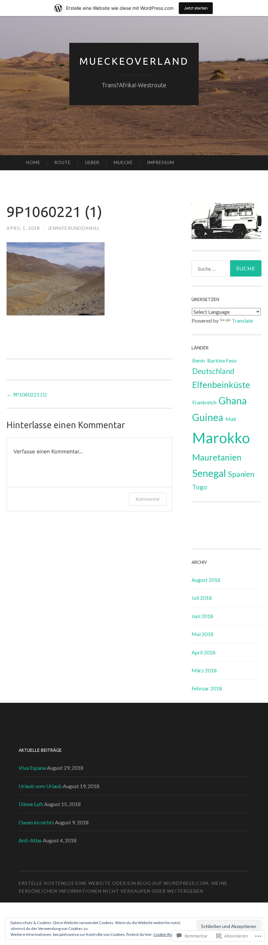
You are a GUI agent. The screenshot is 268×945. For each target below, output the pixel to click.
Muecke (123, 162)
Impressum (160, 162)
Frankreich (204, 402)
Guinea (207, 417)
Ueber (92, 162)
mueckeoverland (134, 61)
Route (63, 162)
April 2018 (203, 652)
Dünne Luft (31, 804)
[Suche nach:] (227, 268)
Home (33, 162)
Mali (231, 419)
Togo (199, 487)
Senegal (209, 473)
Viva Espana (32, 768)
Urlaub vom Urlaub (40, 786)
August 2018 (206, 580)
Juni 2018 (202, 616)
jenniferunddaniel (74, 228)
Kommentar (148, 499)
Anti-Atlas (30, 840)
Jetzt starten (196, 8)
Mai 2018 (202, 634)
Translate (242, 320)
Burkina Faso (222, 360)
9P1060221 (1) (27, 394)
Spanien (241, 474)
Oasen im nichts (36, 822)
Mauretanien (217, 457)
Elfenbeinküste (221, 385)
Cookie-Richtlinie (169, 934)
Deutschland (213, 371)
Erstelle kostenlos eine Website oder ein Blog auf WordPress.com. (114, 883)
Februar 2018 (207, 688)
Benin (198, 360)
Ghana (233, 400)
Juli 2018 (202, 598)
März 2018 (204, 670)
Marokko (221, 437)
